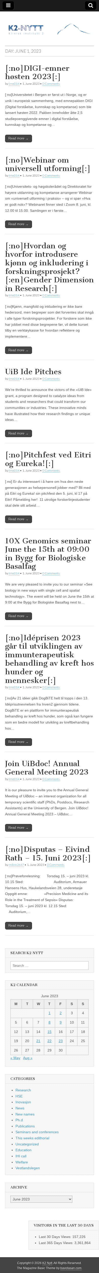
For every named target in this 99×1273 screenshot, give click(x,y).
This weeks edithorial (32, 1138)
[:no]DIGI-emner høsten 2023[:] (37, 72)
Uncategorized (27, 1144)
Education (23, 1150)
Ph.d (19, 1120)
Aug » (27, 1058)
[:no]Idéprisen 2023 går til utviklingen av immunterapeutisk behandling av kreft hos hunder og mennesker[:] (49, 659)
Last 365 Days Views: (56, 1243)
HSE (19, 1096)
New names (25, 1114)
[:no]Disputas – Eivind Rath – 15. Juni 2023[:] (48, 854)
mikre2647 (16, 865)
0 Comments (51, 83)
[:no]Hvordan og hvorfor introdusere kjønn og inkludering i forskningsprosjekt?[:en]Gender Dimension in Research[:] (49, 267)
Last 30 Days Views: (55, 1237)
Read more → (18, 138)
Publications (25, 1126)
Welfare (21, 1162)
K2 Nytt (47, 1263)
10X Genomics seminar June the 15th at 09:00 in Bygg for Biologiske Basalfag (48, 553)
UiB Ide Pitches (33, 371)
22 (49, 1041)
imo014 (14, 83)
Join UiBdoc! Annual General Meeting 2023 (47, 768)
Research (23, 1090)
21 (38, 1041)
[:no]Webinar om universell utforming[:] (48, 164)
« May (15, 1058)
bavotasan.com (70, 1268)
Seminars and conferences (37, 1132)
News (19, 1108)
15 (49, 1032)
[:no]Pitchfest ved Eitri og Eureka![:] (48, 459)
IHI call (20, 1156)
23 (61, 1041)
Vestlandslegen (27, 1168)
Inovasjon (23, 1102)
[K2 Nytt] (49, 24)
